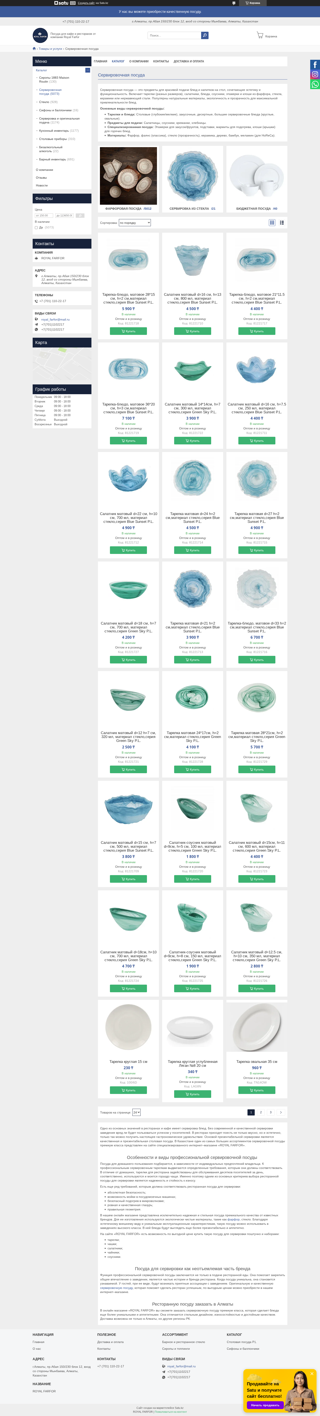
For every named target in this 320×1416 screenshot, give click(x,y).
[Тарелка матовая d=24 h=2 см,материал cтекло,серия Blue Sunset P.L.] (192, 479)
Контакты (161, 61)
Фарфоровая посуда (123, 208)
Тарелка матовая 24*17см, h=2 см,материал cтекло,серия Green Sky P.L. (192, 737)
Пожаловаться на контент (171, 1411)
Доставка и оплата (189, 61)
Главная (100, 61)
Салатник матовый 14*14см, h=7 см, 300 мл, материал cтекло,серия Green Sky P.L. (192, 408)
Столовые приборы (53, 139)
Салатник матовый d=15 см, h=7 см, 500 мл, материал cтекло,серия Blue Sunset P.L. (128, 847)
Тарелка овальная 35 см (256, 1062)
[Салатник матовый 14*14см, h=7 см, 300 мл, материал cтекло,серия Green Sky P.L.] (192, 369)
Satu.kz (179, 1407)
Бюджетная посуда (253, 208)
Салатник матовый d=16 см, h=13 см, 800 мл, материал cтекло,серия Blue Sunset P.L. (192, 298)
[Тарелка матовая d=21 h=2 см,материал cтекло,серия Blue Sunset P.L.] (192, 589)
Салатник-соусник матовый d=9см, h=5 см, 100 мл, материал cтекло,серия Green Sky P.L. (192, 847)
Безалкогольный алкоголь (50, 149)
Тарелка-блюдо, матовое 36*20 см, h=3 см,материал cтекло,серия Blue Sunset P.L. (128, 408)
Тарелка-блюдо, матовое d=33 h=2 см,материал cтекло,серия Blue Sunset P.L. (257, 627)
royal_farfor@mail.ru (55, 319)
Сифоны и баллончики (55, 110)
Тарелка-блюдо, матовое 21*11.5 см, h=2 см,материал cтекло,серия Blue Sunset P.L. (257, 298)
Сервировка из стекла (189, 208)
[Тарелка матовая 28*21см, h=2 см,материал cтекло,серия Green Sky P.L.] (256, 698)
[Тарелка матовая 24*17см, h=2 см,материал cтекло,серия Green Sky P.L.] (192, 698)
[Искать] (205, 35)
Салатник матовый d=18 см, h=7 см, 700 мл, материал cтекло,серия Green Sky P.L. (128, 627)
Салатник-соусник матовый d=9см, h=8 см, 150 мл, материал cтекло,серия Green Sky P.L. (192, 956)
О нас (37, 1348)
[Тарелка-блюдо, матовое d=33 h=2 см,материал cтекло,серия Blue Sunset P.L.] (256, 589)
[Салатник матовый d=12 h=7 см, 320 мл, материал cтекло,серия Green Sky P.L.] (128, 698)
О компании (138, 61)
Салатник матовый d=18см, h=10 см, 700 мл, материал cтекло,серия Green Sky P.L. (128, 956)
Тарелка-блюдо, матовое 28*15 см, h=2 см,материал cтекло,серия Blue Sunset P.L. (128, 298)
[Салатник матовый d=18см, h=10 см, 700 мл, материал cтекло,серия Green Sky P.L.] (128, 917)
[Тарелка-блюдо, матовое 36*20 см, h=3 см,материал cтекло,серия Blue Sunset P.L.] (128, 369)
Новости (42, 185)
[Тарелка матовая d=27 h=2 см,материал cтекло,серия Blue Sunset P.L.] (256, 479)
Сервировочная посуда (50, 91)
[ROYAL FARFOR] (40, 35)
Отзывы (41, 177)
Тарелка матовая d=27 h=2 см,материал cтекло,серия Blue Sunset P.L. (257, 518)
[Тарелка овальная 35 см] (256, 1027)
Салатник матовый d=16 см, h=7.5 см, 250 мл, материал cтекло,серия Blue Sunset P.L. (257, 408)
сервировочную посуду (116, 1288)
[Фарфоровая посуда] (128, 176)
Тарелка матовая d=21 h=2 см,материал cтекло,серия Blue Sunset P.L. (193, 627)
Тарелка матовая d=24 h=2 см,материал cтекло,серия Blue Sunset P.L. (193, 518)
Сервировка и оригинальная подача (59, 120)
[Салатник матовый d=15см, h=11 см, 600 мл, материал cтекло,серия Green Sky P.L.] (256, 808)
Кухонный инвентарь (54, 130)
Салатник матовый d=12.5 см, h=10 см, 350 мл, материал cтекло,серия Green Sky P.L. (256, 956)
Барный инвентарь (52, 159)
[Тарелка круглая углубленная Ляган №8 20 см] (192, 1027)
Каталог (118, 61)
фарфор (233, 1219)
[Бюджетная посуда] (256, 176)
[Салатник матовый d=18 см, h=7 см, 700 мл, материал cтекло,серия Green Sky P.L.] (128, 589)
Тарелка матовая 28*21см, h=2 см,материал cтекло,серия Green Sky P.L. (256, 737)
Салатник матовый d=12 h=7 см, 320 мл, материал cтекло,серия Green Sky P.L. (128, 737)
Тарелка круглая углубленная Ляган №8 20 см (192, 1064)
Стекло (44, 102)
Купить (130, 331)
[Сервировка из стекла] (192, 176)
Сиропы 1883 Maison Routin (54, 79)
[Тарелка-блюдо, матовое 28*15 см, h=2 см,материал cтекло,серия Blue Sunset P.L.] (128, 260)
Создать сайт (86, 3)
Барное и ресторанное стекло (183, 1342)
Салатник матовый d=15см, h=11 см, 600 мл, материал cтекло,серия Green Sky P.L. (257, 847)
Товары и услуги (50, 48)
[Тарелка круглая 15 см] (128, 1027)
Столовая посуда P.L (241, 1342)
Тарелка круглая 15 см (128, 1062)
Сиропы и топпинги (176, 1348)
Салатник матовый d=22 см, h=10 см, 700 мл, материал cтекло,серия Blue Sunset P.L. (128, 518)
